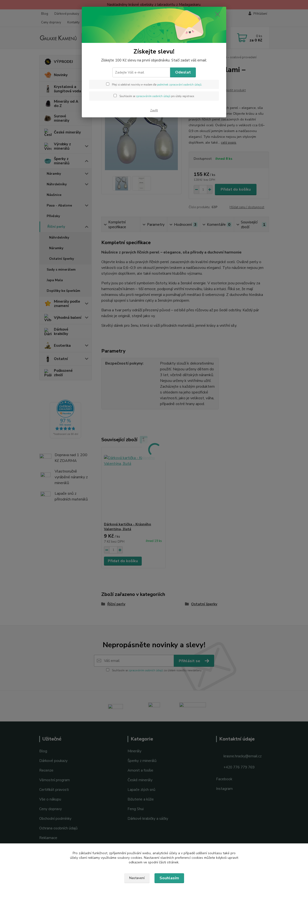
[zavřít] (217, 14)
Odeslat (183, 72)
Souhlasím (169, 878)
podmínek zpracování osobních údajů (179, 85)
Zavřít (154, 110)
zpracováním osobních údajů (153, 96)
